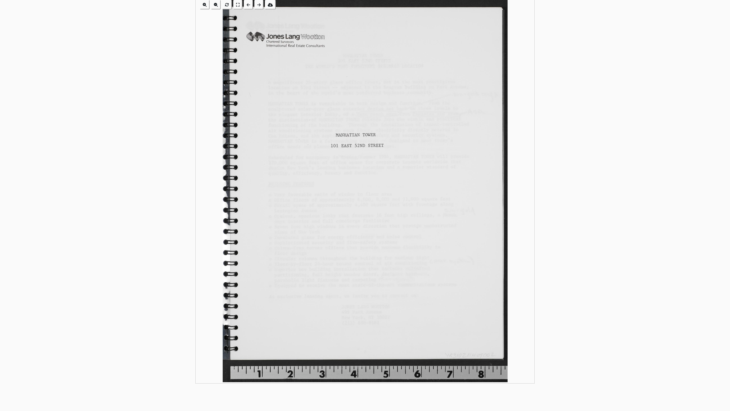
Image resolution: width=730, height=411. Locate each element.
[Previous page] (248, 4)
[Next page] (258, 4)
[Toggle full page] (237, 4)
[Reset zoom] (227, 4)
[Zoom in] (205, 4)
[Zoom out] (216, 4)
